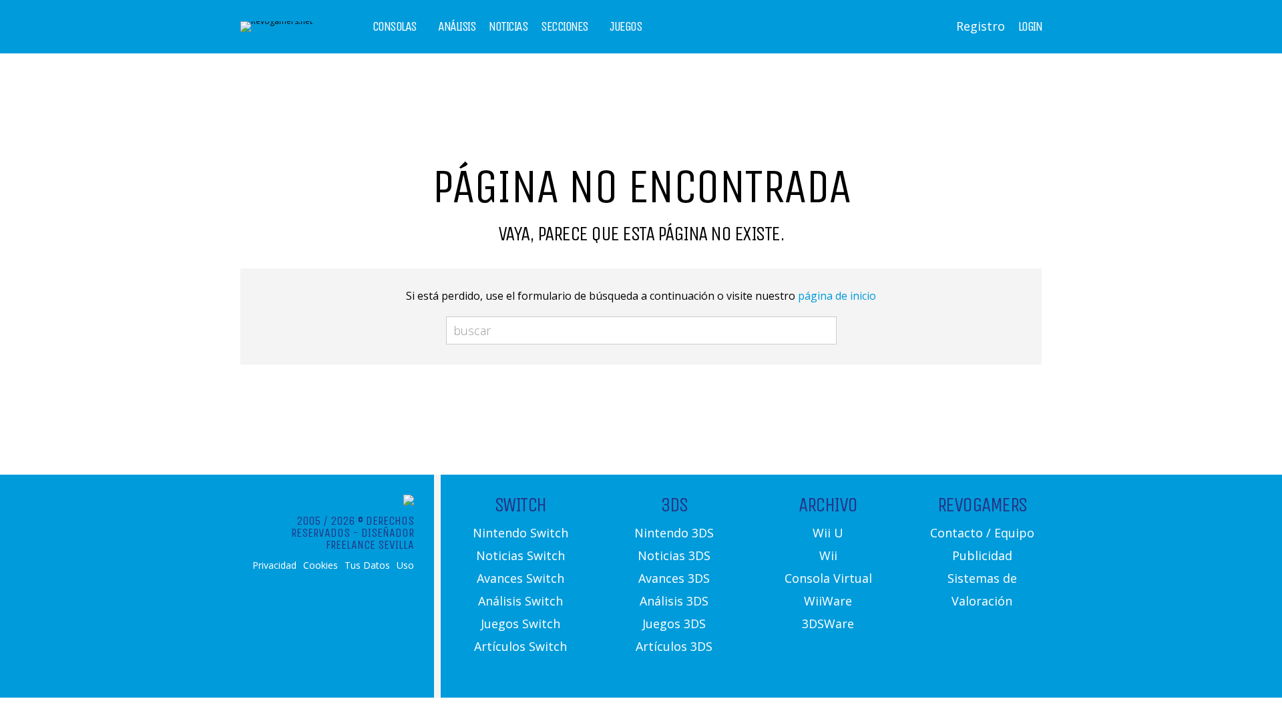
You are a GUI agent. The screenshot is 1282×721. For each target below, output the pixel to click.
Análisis (456, 26)
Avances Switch (520, 578)
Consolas (395, 26)
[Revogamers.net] (276, 21)
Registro (980, 26)
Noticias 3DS (674, 555)
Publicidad (982, 555)
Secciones (564, 26)
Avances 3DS (674, 578)
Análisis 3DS (674, 601)
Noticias (508, 26)
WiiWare (828, 601)
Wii (828, 555)
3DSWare (828, 624)
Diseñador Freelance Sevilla (370, 538)
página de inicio (837, 295)
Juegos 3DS (674, 624)
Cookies (320, 565)
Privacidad (274, 565)
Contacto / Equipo (982, 533)
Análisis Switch (520, 601)
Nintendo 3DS (674, 533)
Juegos (626, 26)
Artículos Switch (520, 646)
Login (1030, 26)
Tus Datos (367, 565)
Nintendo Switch (520, 533)
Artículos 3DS (674, 646)
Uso (405, 565)
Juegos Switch (520, 624)
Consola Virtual (828, 578)
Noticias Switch (520, 555)
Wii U (828, 533)
